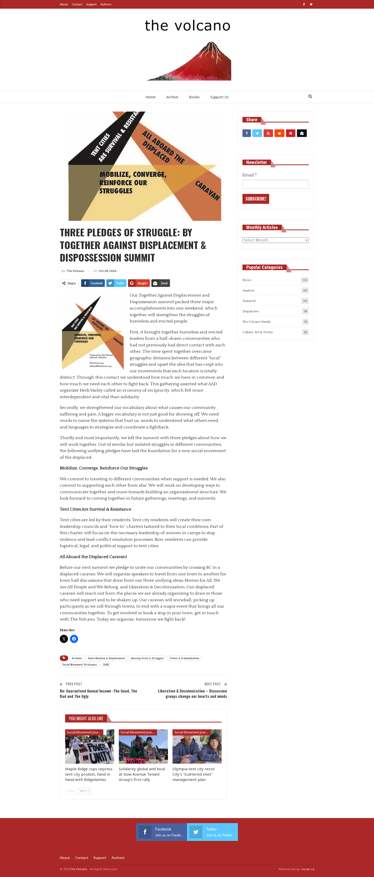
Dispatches (250, 311)
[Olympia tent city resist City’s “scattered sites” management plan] (197, 746)
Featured (248, 301)
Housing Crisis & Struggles (147, 658)
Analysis (248, 290)
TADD (106, 664)
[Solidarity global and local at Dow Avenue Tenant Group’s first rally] (143, 746)
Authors (106, 4)
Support (91, 4)
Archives (77, 658)
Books (194, 97)
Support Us (219, 97)
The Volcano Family (256, 322)
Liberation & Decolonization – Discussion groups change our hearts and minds (192, 693)
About (64, 4)
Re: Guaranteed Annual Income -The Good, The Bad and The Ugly (98, 693)
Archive (172, 97)
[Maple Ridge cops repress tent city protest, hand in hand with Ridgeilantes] (89, 746)
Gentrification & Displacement (106, 658)
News (246, 280)
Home (151, 97)
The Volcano (78, 869)
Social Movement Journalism (85, 732)
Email (249, 175)
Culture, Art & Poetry (257, 332)
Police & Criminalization (184, 658)
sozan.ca (308, 869)
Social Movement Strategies (79, 664)
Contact (77, 4)
